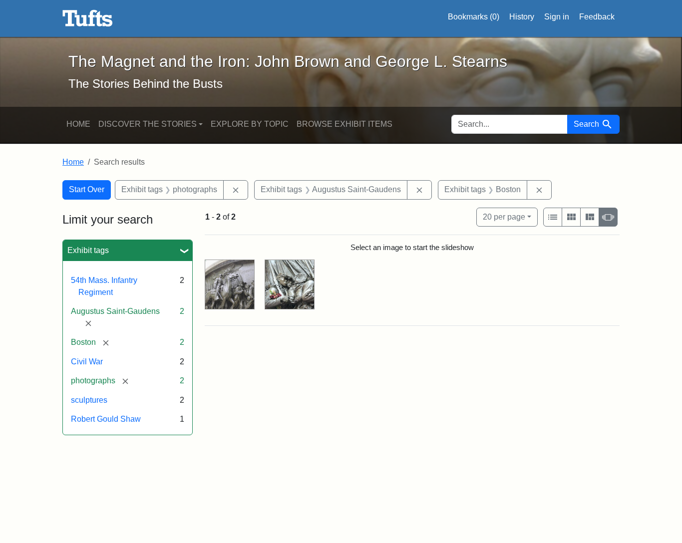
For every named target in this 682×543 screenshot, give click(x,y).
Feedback (597, 16)
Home (78, 124)
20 (504, 216)
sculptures (89, 400)
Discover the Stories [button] (147, 124)
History (521, 16)
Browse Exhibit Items (344, 124)
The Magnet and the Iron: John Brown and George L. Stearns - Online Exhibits (87, 18)
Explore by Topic (250, 124)
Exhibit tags (88, 250)
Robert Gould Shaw (106, 419)
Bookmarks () (473, 16)
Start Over (86, 189)
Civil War (87, 361)
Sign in (556, 16)
